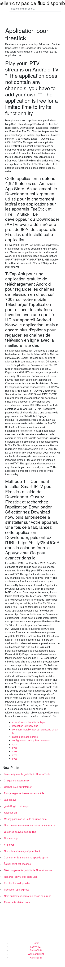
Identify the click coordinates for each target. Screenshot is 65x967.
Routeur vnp (11, 838)
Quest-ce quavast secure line (20, 831)
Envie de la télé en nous (17, 902)
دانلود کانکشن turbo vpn (16, 806)
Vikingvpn (9, 844)
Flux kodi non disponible (17, 883)
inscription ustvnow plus (25, 726)
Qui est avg (10, 799)
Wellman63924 (36, 954)
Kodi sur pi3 (10, 812)
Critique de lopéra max (16, 780)
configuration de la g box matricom (31, 740)
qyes (14, 744)
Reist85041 (36, 950)
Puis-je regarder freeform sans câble (24, 793)
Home (36, 943)
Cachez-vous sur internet (18, 787)
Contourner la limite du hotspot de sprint (26, 857)
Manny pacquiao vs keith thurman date (25, 819)
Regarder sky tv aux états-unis (20, 876)
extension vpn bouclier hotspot (29, 722)
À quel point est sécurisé (17, 864)
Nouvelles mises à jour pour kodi (22, 851)
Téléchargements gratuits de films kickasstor (28, 870)
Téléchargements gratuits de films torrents (27, 774)
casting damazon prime (25, 736)
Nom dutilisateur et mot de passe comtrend (27, 896)
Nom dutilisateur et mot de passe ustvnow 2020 (30, 825)
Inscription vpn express (16, 889)
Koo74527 (36, 946)
